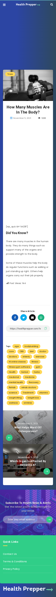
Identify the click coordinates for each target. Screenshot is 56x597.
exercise (40, 356)
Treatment (28, 392)
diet (32, 351)
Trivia (10, 74)
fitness (35, 361)
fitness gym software (19, 366)
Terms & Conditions (15, 561)
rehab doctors (29, 387)
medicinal (14, 377)
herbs (37, 372)
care (11, 351)
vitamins (43, 392)
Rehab (12, 387)
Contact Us (10, 554)
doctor (42, 351)
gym (38, 366)
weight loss (33, 397)
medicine (29, 377)
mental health (16, 382)
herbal (24, 372)
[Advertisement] (28, 37)
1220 (43, 118)
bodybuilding (31, 346)
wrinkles (28, 402)
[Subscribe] (49, 520)
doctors (13, 356)
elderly (26, 356)
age (17, 346)
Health (12, 372)
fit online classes (17, 361)
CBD (22, 351)
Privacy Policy (11, 569)
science (13, 392)
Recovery (33, 382)
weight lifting (15, 397)
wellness (13, 402)
